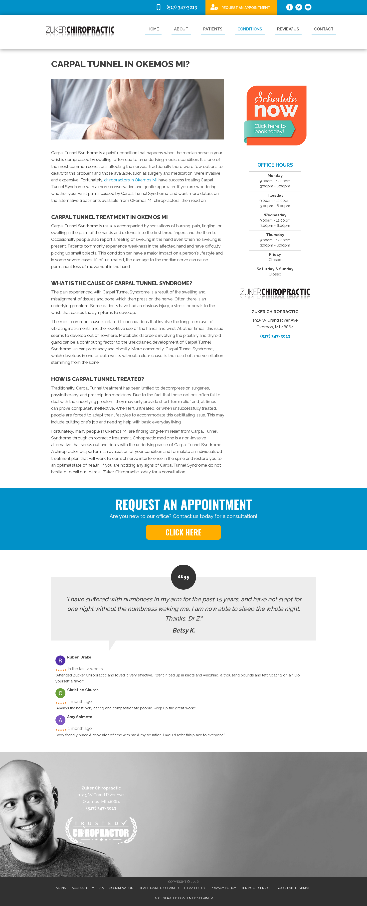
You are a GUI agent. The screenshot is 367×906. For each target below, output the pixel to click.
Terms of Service (256, 888)
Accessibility (83, 888)
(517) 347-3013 (275, 336)
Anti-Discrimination (116, 888)
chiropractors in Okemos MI (131, 179)
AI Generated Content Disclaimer (184, 898)
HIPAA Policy (194, 888)
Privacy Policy (223, 888)
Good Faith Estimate (294, 888)
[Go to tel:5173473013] (178, 7)
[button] (183, 532)
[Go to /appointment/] (241, 7)
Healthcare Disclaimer (159, 888)
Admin (61, 888)
